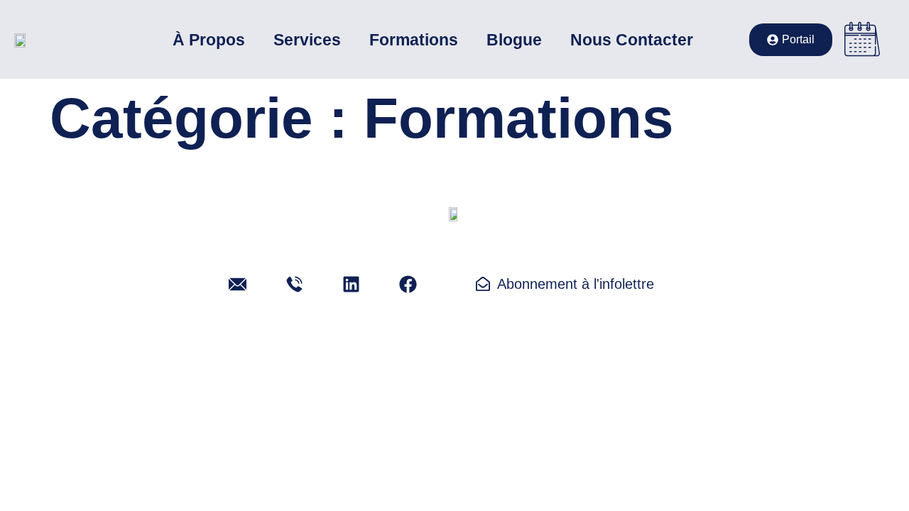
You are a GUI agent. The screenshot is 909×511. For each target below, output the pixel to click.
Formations (413, 40)
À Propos (209, 40)
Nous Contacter (631, 40)
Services (307, 40)
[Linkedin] (351, 284)
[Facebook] (408, 284)
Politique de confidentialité (371, 404)
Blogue (514, 40)
